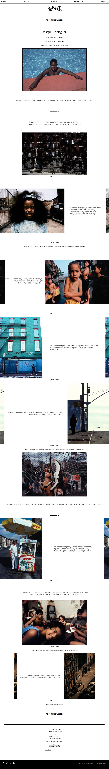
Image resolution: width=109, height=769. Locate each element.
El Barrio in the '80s (54, 738)
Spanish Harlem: (54, 736)
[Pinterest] (14, 763)
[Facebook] (3, 763)
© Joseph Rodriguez (54, 111)
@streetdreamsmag (54, 746)
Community (78, 2)
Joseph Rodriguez (58, 729)
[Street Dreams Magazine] (54, 9)
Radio (3, 2)
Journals (27, 2)
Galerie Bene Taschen (59, 41)
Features (53, 2)
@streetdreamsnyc (54, 745)
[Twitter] (7, 763)
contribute (48, 750)
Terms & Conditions (101, 763)
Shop (103, 2)
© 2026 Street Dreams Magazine (85, 763)
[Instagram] (10, 763)
